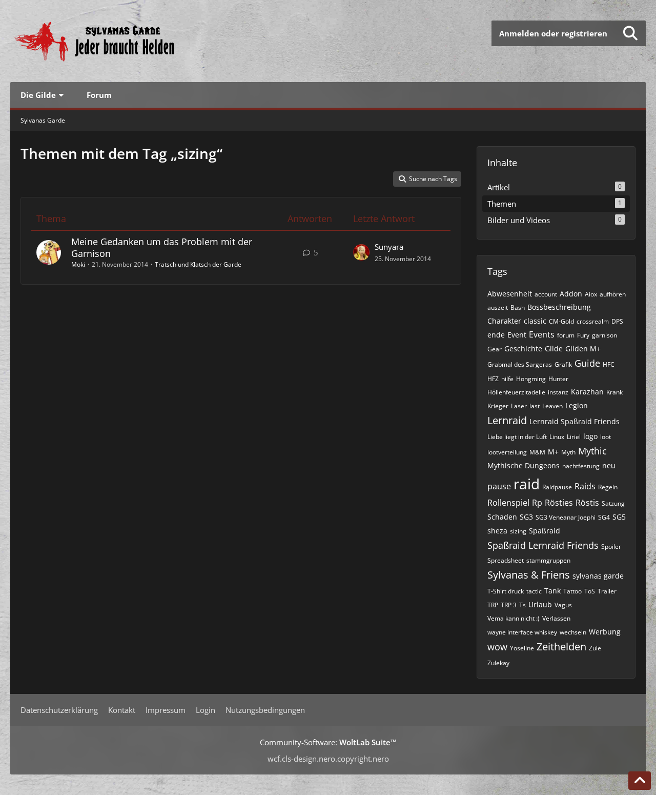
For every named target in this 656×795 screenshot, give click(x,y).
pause (499, 486)
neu (609, 465)
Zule (595, 648)
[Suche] (630, 33)
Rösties (559, 502)
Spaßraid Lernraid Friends (543, 545)
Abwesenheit (509, 294)
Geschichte (523, 348)
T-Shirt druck (505, 591)
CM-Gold (561, 321)
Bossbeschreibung (559, 307)
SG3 (526, 517)
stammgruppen (548, 560)
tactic (534, 591)
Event (516, 335)
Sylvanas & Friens (528, 575)
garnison (604, 335)
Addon (571, 294)
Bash (517, 307)
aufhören (613, 294)
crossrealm (593, 321)
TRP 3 (509, 605)
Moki (78, 264)
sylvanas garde (598, 576)
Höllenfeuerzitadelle (516, 392)
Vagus (563, 605)
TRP (492, 605)
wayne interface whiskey (522, 632)
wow (497, 647)
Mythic (592, 451)
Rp (537, 502)
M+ (553, 451)
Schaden (502, 517)
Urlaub (540, 604)
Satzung (613, 503)
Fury (583, 335)
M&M (537, 452)
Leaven (552, 406)
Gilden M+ (583, 348)
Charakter (504, 321)
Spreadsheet (505, 560)
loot (605, 436)
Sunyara (389, 247)
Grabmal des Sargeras (519, 364)
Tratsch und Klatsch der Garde (198, 264)
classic (535, 321)
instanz (558, 392)
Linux (556, 436)
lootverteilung (507, 452)
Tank (552, 590)
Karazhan (587, 391)
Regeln (608, 487)
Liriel (574, 436)
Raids (585, 486)
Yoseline (522, 648)
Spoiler (611, 546)
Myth (568, 452)
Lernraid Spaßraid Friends (574, 421)
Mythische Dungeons (523, 465)
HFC (608, 364)
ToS (589, 591)
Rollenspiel (508, 502)
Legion (576, 405)
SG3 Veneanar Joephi (566, 517)
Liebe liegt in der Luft (517, 436)
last (534, 406)
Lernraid (507, 420)
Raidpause (557, 487)
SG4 (604, 517)
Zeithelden (561, 646)
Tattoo (572, 591)
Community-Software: (328, 742)
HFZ (493, 378)
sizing (518, 531)
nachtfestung (581, 466)
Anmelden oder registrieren (553, 33)
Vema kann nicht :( (513, 618)
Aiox (591, 294)
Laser (519, 406)
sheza (497, 530)
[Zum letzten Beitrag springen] (361, 252)
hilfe (507, 378)
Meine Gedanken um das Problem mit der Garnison (161, 247)
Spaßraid (544, 530)
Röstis (587, 502)
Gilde (554, 348)
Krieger (497, 406)
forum (566, 335)
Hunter (558, 378)
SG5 (619, 517)
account (546, 294)
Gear (494, 349)
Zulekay (498, 663)
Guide (587, 363)
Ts (522, 605)
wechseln (573, 632)
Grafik (563, 364)
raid (527, 483)
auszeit (497, 307)
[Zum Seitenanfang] (639, 780)
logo (590, 436)
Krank (614, 392)
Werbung (605, 632)
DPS (617, 321)
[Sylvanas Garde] (125, 41)
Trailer (607, 591)
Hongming (531, 378)
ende (496, 335)
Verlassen (556, 618)
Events (542, 334)
